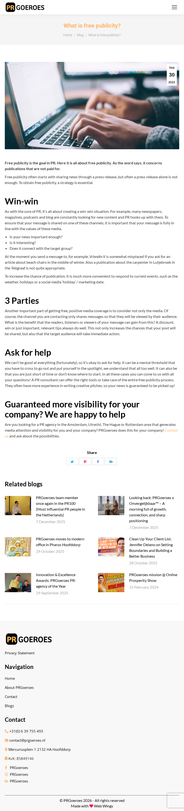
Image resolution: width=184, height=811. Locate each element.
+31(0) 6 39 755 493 (25, 731)
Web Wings (103, 806)
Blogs (9, 705)
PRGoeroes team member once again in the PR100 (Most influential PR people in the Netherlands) (60, 506)
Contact (11, 696)
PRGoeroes (18, 767)
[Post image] (18, 505)
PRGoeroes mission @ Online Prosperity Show (153, 577)
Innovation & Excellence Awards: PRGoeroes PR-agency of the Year (56, 580)
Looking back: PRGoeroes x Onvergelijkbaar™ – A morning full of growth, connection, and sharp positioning (151, 509)
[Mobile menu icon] (174, 7)
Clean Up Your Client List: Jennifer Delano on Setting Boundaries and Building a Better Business (151, 547)
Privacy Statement (19, 652)
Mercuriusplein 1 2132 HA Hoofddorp (39, 749)
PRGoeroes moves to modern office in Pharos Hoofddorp (60, 542)
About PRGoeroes (19, 687)
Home (10, 678)
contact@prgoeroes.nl (26, 740)
